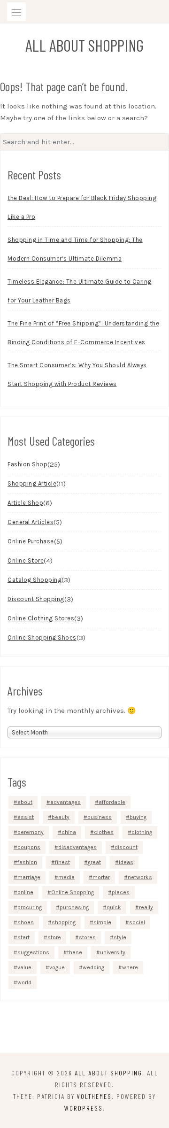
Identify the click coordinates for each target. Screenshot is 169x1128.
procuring (29, 907)
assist (25, 817)
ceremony (30, 832)
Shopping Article (32, 483)
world (24, 982)
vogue (57, 967)
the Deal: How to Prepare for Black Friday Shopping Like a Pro (82, 207)
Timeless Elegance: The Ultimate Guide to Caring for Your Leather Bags (80, 291)
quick (114, 907)
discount (126, 847)
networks (140, 877)
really (146, 907)
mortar (101, 877)
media (66, 877)
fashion (27, 862)
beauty (60, 817)
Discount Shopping (36, 599)
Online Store (26, 560)
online (25, 892)
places (121, 892)
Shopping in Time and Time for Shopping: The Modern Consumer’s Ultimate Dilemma (75, 249)
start (23, 937)
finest (62, 862)
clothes (104, 832)
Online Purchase (31, 541)
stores (87, 937)
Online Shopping (72, 892)
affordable (112, 802)
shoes (25, 922)
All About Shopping (84, 45)
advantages (65, 802)
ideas (126, 862)
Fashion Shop (27, 464)
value (24, 967)
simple (102, 922)
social (137, 922)
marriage (28, 877)
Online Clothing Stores (41, 618)
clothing (141, 832)
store (54, 937)
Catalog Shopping (34, 579)
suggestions (33, 952)
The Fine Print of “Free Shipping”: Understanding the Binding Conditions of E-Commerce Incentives (83, 333)
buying (138, 817)
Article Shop (25, 502)
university (112, 952)
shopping (64, 922)
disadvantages (77, 847)
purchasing (74, 907)
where (130, 967)
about (24, 802)
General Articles (31, 521)
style (120, 937)
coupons (28, 847)
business (99, 817)
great (94, 862)
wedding (93, 967)
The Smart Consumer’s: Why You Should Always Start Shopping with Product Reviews (77, 374)
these (74, 952)
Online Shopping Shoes (42, 637)
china (68, 832)
